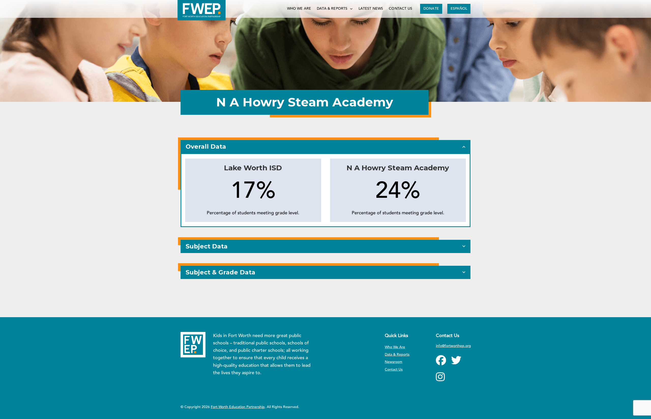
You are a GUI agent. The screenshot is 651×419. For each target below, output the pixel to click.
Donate (431, 8)
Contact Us (400, 8)
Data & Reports (332, 8)
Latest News (371, 8)
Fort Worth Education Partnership (238, 407)
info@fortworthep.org (453, 346)
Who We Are (299, 8)
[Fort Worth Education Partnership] (201, 10)
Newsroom (393, 362)
